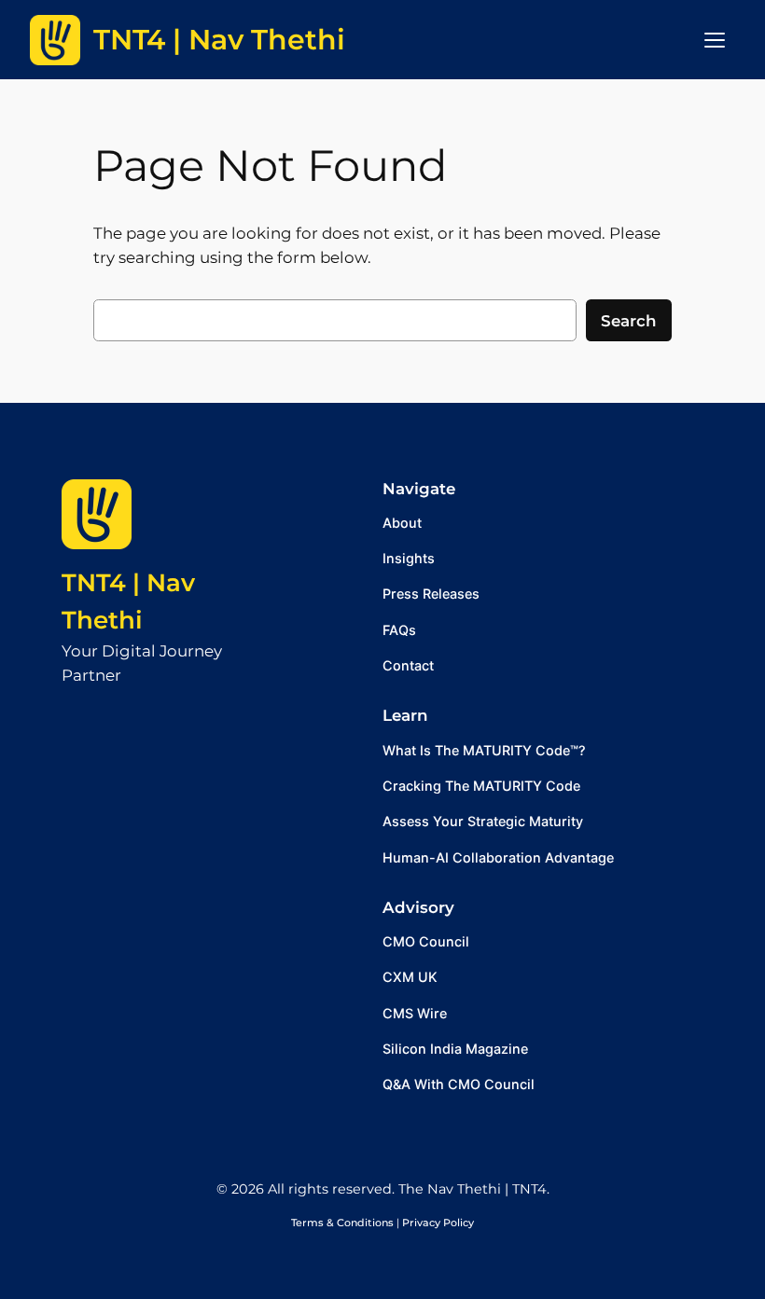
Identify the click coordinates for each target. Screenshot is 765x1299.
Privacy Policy (438, 1222)
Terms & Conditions (342, 1222)
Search (629, 320)
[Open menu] (714, 40)
